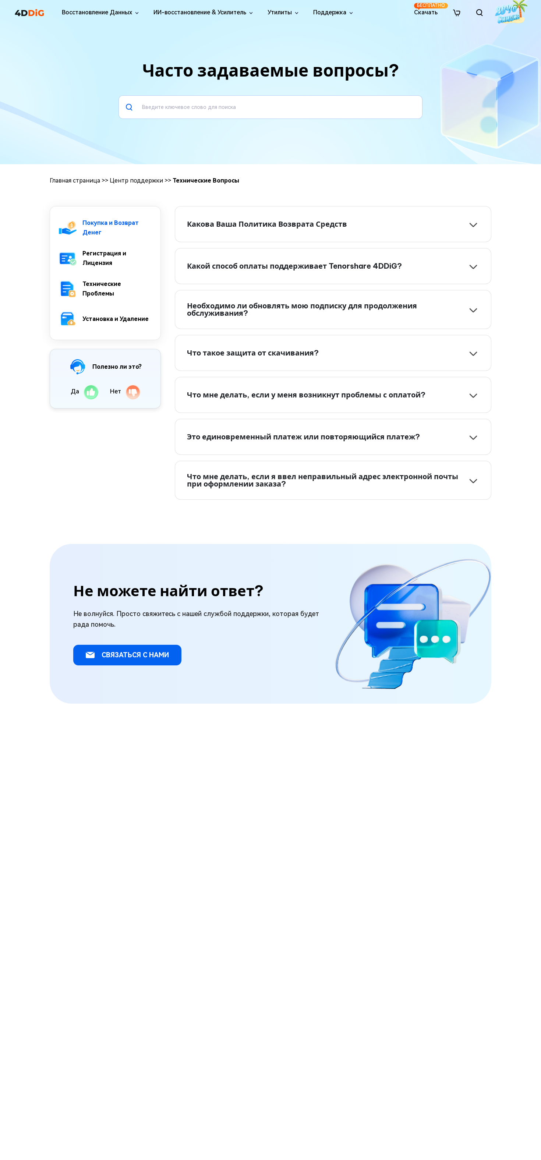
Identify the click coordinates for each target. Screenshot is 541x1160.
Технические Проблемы (101, 288)
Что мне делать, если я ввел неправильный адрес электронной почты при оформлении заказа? (322, 480)
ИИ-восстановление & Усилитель (199, 12)
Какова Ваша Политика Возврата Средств (267, 224)
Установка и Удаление (115, 318)
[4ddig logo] (29, 12)
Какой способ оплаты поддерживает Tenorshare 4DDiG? (294, 265)
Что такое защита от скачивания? (253, 352)
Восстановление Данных (97, 12)
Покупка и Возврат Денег (110, 227)
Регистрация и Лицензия (104, 258)
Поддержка (329, 12)
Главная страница (75, 180)
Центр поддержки (136, 180)
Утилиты (280, 12)
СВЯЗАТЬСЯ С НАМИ (134, 655)
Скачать (426, 9)
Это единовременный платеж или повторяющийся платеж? (303, 436)
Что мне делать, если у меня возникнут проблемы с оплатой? (306, 394)
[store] (456, 12)
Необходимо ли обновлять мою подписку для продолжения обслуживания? (302, 309)
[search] (479, 12)
